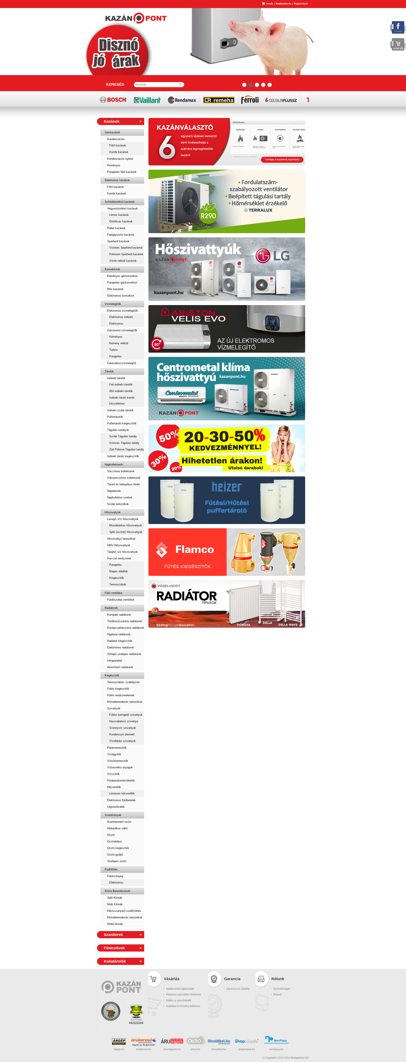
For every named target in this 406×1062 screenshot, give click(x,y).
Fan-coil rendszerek (119, 558)
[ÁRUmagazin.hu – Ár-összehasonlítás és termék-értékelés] (172, 1042)
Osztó (111, 834)
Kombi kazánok (118, 152)
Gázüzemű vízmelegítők (122, 330)
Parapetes (115, 356)
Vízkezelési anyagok (120, 767)
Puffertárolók (115, 416)
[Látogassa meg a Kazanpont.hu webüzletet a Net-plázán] (276, 1042)
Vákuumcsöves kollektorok (123, 477)
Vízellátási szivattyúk (122, 741)
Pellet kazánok (116, 228)
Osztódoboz (114, 841)
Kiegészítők (116, 577)
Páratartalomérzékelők (121, 780)
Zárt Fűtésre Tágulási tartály (126, 449)
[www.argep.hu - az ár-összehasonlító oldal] (119, 1043)
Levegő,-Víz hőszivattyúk (123, 519)
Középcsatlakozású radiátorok (125, 627)
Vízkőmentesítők (117, 760)
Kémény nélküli (118, 343)
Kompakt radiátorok (119, 614)
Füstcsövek (114, 948)
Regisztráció (301, 3)
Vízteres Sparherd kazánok (126, 247)
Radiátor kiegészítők (119, 640)
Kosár (269, 3)
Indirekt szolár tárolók (120, 410)
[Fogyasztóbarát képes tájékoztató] (110, 1026)
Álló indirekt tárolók (121, 391)
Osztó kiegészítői (118, 848)
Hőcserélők (114, 787)
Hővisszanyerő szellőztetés (124, 910)
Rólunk (277, 994)
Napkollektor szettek (119, 497)
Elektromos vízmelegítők (122, 310)
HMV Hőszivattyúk (118, 545)
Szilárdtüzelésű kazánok (120, 201)
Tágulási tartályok (118, 430)
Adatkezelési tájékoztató (180, 988)
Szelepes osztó (116, 861)
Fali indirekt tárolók (121, 384)
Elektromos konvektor (120, 295)
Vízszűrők (113, 774)
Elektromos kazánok (117, 180)
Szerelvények (113, 815)
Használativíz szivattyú (123, 721)
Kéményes (113, 165)
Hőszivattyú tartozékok (121, 538)
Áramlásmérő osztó (119, 821)
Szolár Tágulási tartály (123, 436)
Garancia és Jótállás (238, 988)
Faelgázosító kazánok (120, 234)
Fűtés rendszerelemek (120, 695)
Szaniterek (113, 935)
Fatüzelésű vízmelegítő (121, 363)
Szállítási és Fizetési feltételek (183, 1006)
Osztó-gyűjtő (115, 854)
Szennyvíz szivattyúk (122, 727)
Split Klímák (114, 897)
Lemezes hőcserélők (122, 793)
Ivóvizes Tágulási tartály (124, 442)
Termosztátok (117, 584)
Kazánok (111, 121)
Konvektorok (112, 269)
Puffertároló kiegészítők (121, 423)
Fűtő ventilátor (113, 592)
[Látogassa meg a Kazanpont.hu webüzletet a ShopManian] (246, 1042)
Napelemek (114, 490)
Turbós (113, 349)
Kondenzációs (116, 139)
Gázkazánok (112, 132)
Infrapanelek (114, 660)
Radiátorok (111, 607)
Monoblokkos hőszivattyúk (125, 525)
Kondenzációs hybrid (120, 158)
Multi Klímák (115, 904)
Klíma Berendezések (117, 891)
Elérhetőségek (281, 988)
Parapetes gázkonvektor (122, 282)
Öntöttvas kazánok (121, 221)
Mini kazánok (115, 289)
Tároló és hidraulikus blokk (123, 484)
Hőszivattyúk (113, 512)
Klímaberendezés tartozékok (124, 701)
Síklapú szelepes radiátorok (124, 654)
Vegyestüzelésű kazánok (122, 208)
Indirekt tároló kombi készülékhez (121, 400)
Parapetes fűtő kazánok (121, 171)
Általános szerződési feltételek (183, 994)
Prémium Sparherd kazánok (126, 254)
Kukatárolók (115, 961)
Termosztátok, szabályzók (123, 682)
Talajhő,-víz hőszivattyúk (122, 551)
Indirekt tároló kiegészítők (123, 456)
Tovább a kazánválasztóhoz (282, 159)
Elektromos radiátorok (120, 647)
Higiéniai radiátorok (118, 634)
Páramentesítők (117, 747)
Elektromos (116, 323)
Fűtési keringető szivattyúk (126, 714)
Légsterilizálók (116, 806)
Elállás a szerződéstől (178, 1000)
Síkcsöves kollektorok (120, 471)
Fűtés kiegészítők (118, 688)
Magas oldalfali (118, 571)
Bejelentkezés (283, 3)
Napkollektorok (114, 464)
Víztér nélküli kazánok (123, 260)
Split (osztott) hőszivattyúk (125, 532)
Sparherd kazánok (118, 241)
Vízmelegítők (113, 303)
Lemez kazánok (119, 214)
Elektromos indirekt (121, 317)
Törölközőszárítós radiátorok (124, 621)
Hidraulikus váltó (117, 828)
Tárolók (109, 371)
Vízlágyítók (114, 754)
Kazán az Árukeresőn (143, 1045)
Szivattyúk (113, 708)
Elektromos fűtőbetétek (121, 800)
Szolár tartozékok (118, 504)
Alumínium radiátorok (120, 667)
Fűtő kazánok (117, 145)
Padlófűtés (111, 869)
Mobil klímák (115, 924)
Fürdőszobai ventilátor (120, 599)
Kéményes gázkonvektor (122, 276)
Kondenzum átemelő (121, 734)
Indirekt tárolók (116, 378)
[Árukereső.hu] (143, 1040)
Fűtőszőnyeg (115, 876)
